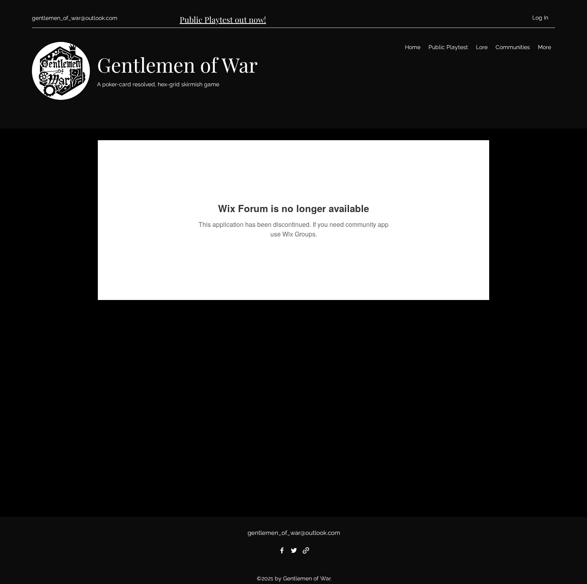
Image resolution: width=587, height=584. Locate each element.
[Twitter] (294, 550)
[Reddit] (306, 550)
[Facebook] (282, 550)
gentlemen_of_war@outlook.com (74, 18)
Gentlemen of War (177, 64)
